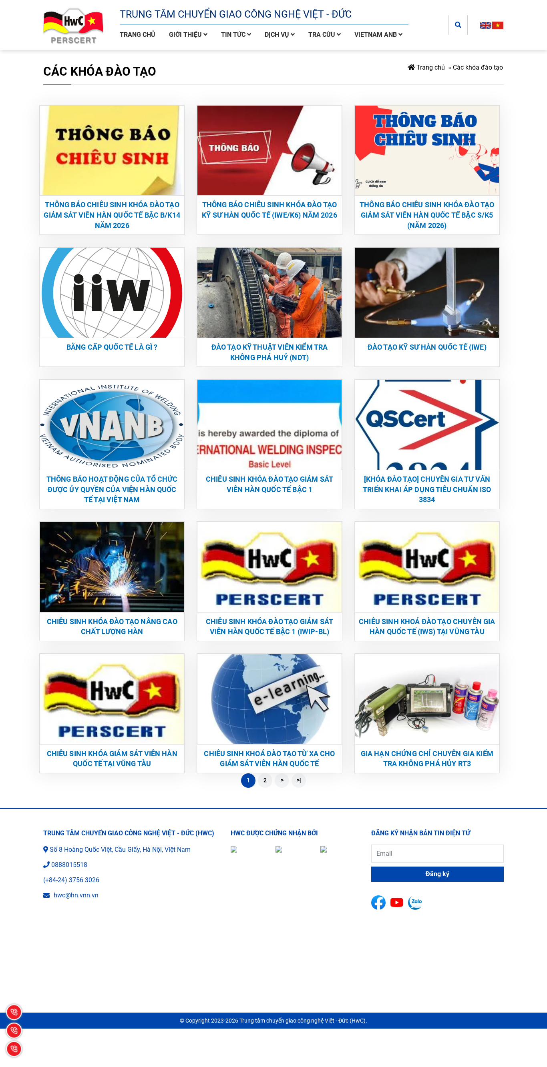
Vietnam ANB (376, 34)
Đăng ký (437, 874)
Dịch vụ (278, 34)
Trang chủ (137, 34)
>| (299, 780)
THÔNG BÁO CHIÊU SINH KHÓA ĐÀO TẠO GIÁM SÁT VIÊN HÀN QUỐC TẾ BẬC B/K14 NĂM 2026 (112, 214)
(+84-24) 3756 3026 (71, 880)
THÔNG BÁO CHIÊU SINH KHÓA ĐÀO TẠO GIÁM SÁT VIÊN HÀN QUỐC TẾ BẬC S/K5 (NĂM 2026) (427, 214)
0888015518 (69, 865)
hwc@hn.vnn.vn (76, 895)
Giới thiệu (186, 34)
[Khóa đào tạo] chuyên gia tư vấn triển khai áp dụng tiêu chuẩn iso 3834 (427, 489)
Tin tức (234, 34)
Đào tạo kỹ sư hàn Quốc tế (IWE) (427, 347)
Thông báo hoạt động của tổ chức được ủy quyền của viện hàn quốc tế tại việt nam (112, 489)
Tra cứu (322, 34)
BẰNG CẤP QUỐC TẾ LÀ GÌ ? (112, 347)
